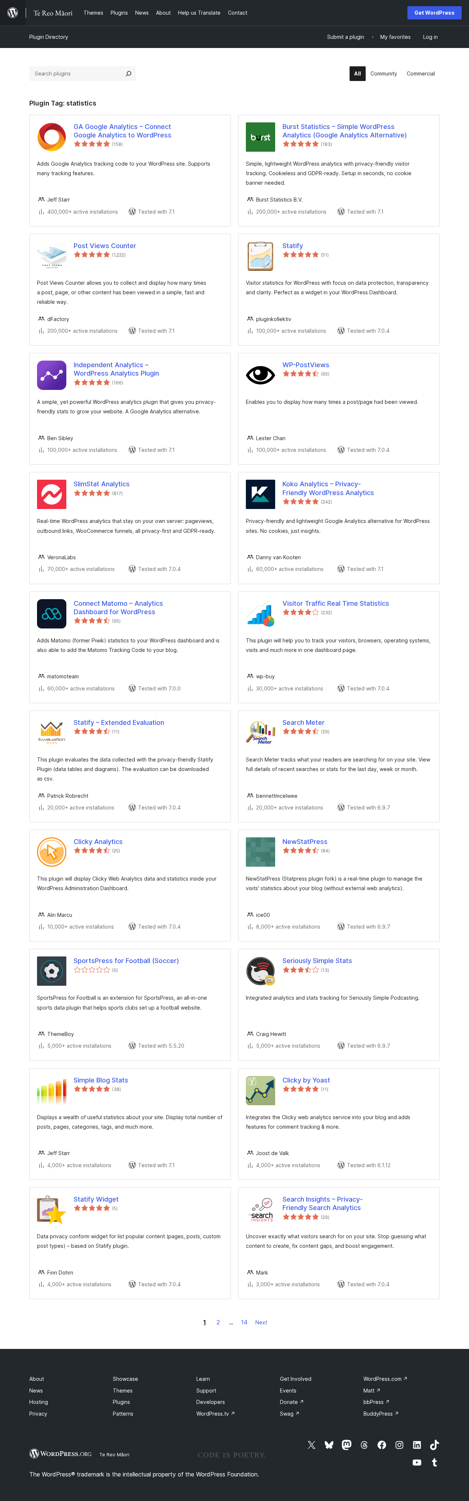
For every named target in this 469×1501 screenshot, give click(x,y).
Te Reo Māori (114, 1454)
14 (244, 1322)
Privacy (38, 1413)
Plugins (121, 1402)
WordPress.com (385, 1379)
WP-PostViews (305, 365)
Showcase (125, 1379)
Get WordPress (434, 13)
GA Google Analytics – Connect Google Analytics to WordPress (122, 131)
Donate (292, 1402)
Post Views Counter (105, 246)
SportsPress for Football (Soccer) (126, 961)
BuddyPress (381, 1413)
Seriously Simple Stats (317, 961)
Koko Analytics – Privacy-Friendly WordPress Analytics (328, 488)
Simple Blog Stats (101, 1080)
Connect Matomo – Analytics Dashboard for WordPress (118, 608)
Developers (210, 1402)
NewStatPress (305, 841)
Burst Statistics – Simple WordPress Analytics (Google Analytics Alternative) (344, 131)
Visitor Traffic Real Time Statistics (335, 603)
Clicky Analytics (98, 841)
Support (206, 1390)
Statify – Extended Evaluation (119, 722)
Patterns (123, 1413)
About (36, 1379)
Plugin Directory (48, 37)
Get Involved (295, 1379)
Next (261, 1322)
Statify (292, 246)
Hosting (38, 1402)
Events (288, 1390)
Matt (372, 1390)
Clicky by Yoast (306, 1080)
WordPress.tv (215, 1413)
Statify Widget (96, 1199)
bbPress (376, 1402)
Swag (290, 1413)
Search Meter (303, 722)
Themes (123, 1390)
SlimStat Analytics (102, 484)
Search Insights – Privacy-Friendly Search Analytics (322, 1203)
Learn (203, 1379)
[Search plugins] (128, 73)
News (36, 1390)
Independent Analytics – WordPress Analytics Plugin (116, 369)
